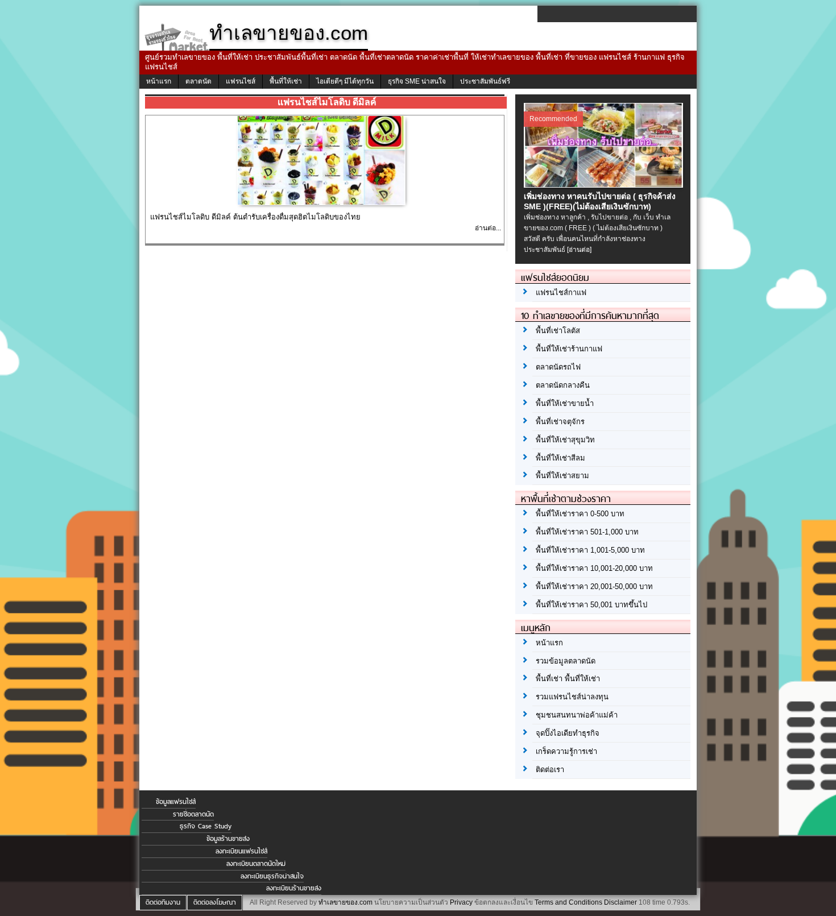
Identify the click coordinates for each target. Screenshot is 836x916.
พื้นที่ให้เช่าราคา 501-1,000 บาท (587, 532)
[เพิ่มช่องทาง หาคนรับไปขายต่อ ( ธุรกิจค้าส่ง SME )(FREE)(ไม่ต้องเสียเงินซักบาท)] (605, 185)
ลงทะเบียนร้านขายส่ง (293, 888)
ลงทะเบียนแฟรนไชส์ (241, 851)
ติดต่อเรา (550, 769)
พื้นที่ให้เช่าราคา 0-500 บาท (580, 513)
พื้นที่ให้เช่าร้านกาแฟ (569, 349)
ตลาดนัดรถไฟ (558, 367)
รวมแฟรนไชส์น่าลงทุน (572, 697)
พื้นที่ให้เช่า (286, 81)
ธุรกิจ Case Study (205, 826)
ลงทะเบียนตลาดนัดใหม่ (255, 863)
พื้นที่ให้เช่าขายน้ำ (565, 403)
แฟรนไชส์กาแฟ (561, 292)
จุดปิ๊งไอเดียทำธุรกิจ (567, 733)
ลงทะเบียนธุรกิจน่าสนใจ (272, 876)
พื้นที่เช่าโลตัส (558, 330)
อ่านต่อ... (488, 228)
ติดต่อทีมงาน (163, 902)
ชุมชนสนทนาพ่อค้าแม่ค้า (577, 715)
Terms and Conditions (568, 902)
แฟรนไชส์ (240, 81)
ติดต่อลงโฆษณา (214, 902)
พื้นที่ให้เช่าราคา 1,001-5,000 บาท (590, 550)
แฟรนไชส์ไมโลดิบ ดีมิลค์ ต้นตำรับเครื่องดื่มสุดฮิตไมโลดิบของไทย (255, 217)
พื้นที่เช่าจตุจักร (560, 421)
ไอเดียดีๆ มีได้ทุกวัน (345, 81)
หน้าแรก (158, 81)
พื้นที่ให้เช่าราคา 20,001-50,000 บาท (594, 586)
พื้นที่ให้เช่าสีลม (560, 458)
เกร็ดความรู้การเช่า (566, 751)
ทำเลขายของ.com (345, 902)
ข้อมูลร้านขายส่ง (228, 838)
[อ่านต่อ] (579, 250)
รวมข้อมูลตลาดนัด (565, 661)
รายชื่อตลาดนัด (193, 814)
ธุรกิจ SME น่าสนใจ (417, 81)
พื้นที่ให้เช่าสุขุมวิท (565, 440)
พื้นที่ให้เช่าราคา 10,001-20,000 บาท (594, 568)
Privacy (461, 902)
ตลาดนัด (198, 81)
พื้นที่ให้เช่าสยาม (562, 475)
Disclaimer (620, 902)
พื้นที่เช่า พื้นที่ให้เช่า (568, 678)
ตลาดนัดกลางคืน (563, 385)
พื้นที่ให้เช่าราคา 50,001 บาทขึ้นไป (591, 604)
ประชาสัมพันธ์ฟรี (485, 81)
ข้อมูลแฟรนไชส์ (176, 801)
